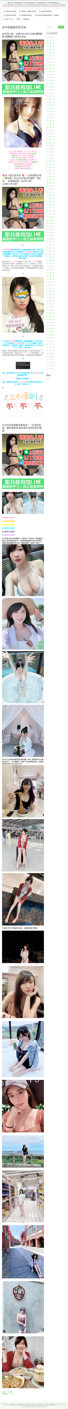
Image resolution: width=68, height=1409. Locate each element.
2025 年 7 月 (50, 77)
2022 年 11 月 (50, 177)
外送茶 (18, 19)
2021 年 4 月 (50, 236)
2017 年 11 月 (50, 347)
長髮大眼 (20, 160)
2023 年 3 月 (50, 164)
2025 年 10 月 (50, 68)
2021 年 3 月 (50, 239)
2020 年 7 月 (50, 263)
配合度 (17, 166)
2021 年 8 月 (50, 223)
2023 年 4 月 (50, 161)
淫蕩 (27, 168)
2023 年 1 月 (50, 170)
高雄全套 (26, 19)
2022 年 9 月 (50, 183)
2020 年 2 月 (50, 279)
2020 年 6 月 (50, 267)
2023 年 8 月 (50, 149)
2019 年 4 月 (50, 310)
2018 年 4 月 (50, 335)
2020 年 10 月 (50, 254)
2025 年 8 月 (50, 74)
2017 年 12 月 (50, 344)
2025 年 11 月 (50, 65)
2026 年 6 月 (50, 43)
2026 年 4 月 (50, 50)
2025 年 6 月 (50, 81)
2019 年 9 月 (50, 294)
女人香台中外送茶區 (45, 11)
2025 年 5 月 (50, 84)
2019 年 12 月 (50, 285)
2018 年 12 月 (50, 316)
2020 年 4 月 (50, 273)
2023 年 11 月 (50, 139)
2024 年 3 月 (50, 127)
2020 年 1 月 (50, 282)
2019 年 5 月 (50, 307)
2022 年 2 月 (50, 205)
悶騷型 (34, 162)
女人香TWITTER (8, 19)
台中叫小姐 (22, 382)
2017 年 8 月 (50, 356)
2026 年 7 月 (50, 40)
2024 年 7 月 (50, 115)
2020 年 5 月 (50, 270)
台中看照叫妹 (26, 264)
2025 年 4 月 (50, 87)
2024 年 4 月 (50, 124)
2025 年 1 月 (50, 96)
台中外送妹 (33, 262)
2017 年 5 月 (50, 366)
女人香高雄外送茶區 (25, 15)
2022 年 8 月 (50, 186)
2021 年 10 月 (50, 217)
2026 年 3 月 (50, 53)
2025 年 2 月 (50, 93)
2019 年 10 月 (50, 291)
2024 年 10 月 (50, 105)
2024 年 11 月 (50, 102)
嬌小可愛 (15, 158)
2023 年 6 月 (50, 155)
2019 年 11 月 (50, 288)
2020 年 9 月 (50, 257)
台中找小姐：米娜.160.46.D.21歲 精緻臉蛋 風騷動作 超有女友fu (22, 35)
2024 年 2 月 (50, 130)
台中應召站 (37, 373)
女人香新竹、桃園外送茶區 (27, 11)
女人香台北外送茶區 (9, 11)
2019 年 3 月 (50, 313)
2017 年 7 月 (50, 360)
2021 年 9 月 (50, 220)
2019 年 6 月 (50, 304)
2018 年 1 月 (50, 341)
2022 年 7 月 (50, 189)
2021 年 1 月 (50, 245)
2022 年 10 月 (50, 180)
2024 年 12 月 (50, 99)
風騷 (13, 155)
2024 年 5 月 (50, 121)
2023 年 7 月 (50, 152)
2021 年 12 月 (50, 211)
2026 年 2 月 (50, 56)
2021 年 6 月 (50, 229)
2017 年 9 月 (50, 353)
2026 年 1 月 (50, 59)
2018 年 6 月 (50, 329)
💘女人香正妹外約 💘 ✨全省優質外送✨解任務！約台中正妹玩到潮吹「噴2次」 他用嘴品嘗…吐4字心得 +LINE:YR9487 (22, 179)
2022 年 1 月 (50, 208)
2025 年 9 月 (50, 71)
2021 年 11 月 (50, 214)
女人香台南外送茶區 (9, 15)
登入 (47, 379)
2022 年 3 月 (50, 201)
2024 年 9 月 (50, 108)
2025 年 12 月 (50, 62)
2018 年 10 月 (50, 322)
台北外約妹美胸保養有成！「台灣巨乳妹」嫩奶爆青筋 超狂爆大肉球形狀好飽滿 (22, 428)
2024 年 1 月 (50, 133)
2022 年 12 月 (50, 174)
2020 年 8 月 (50, 260)
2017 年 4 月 (50, 369)
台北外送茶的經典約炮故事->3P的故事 (47, 15)
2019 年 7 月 (50, 301)
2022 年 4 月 (50, 198)
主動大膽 (33, 153)
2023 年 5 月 (50, 158)
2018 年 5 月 (50, 332)
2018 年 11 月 (50, 319)
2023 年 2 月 (50, 167)
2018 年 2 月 (50, 338)
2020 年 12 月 (50, 248)
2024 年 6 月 (50, 118)
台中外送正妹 (29, 252)
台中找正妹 (17, 343)
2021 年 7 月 (50, 226)
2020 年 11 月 (50, 251)
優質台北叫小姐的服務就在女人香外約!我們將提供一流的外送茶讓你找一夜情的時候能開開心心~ (34, 3)
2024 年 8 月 (50, 112)
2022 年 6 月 (50, 192)
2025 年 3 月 (50, 90)
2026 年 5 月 (50, 46)
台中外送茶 (11, 341)
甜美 (24, 160)
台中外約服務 (13, 262)
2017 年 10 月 (50, 350)
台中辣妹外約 (26, 353)
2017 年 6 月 (50, 363)
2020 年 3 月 (50, 276)
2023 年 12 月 (50, 136)
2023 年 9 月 (50, 146)
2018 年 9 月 (50, 325)
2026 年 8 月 (50, 37)
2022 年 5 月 (50, 195)
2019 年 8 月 (50, 298)
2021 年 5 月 (50, 232)
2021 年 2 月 (50, 242)
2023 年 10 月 (50, 143)
